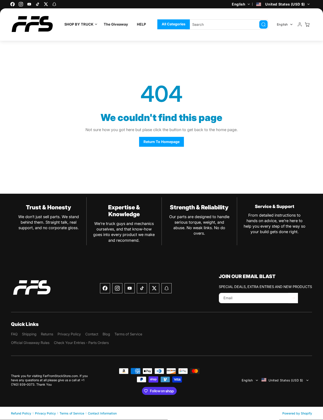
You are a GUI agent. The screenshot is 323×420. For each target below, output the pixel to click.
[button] (79, 24)
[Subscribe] (293, 298)
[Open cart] (307, 24)
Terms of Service (72, 413)
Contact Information (102, 413)
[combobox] (227, 24)
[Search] (263, 24)
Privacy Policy (45, 413)
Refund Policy (21, 413)
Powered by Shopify (297, 413)
